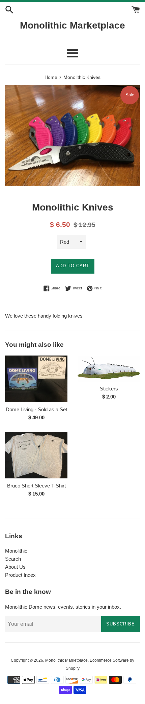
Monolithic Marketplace (72, 25)
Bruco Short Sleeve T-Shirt (36, 485)
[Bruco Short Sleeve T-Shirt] (36, 455)
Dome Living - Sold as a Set (36, 409)
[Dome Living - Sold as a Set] (36, 379)
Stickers (109, 388)
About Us (15, 567)
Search (13, 559)
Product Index (20, 575)
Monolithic (16, 551)
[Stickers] (109, 368)
